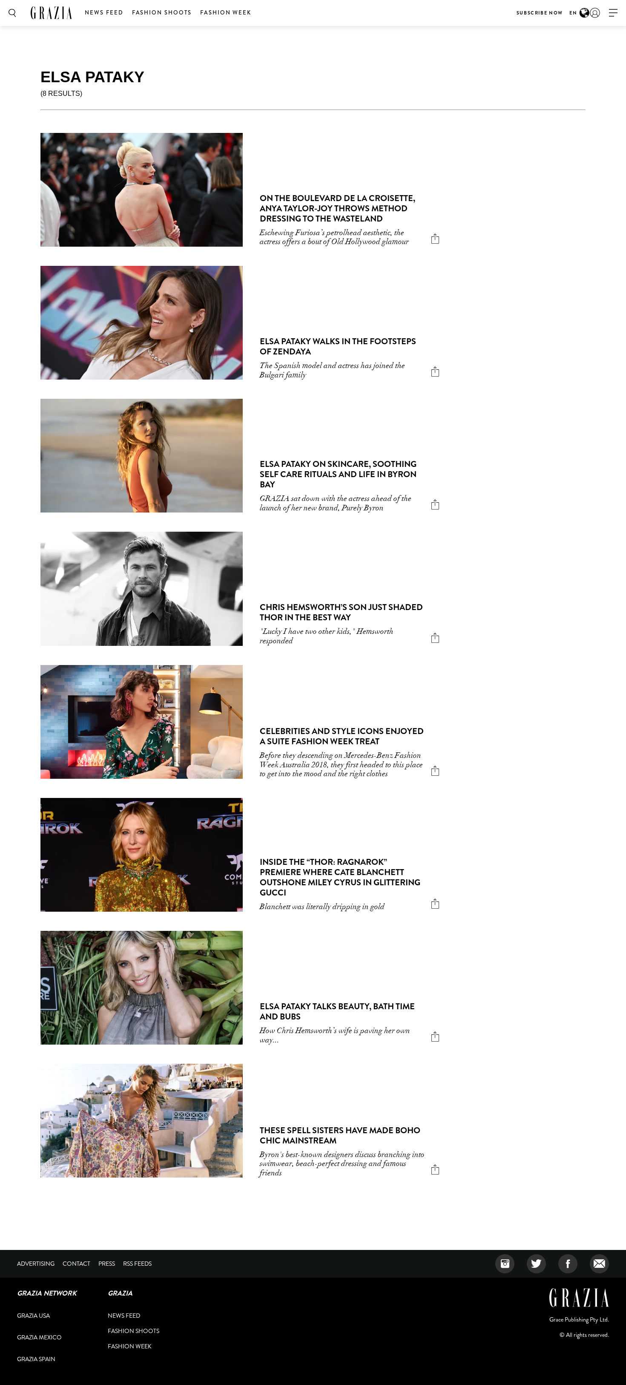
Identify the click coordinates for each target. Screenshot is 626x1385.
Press (106, 1263)
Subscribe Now (540, 12)
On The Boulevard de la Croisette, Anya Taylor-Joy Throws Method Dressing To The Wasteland (337, 208)
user (595, 13)
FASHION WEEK (225, 13)
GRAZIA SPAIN (36, 1359)
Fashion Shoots (162, 13)
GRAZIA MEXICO (39, 1337)
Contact (76, 1263)
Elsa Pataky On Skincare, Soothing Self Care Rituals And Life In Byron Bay (338, 474)
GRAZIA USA (33, 1315)
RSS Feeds (137, 1263)
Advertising (36, 1263)
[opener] (613, 13)
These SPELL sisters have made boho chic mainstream (340, 1135)
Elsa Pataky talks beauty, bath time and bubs (337, 1011)
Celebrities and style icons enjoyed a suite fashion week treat (342, 736)
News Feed (104, 13)
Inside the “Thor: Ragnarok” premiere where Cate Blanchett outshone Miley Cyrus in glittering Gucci (340, 877)
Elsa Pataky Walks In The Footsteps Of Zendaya (338, 346)
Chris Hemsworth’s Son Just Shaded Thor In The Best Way (341, 612)
